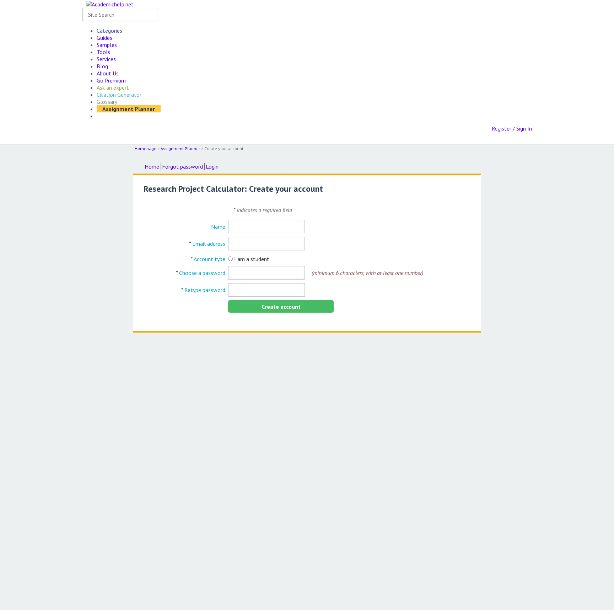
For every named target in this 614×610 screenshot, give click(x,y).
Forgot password (182, 166)
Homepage (145, 148)
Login (212, 166)
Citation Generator (119, 94)
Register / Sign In (512, 128)
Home (152, 166)
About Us (108, 73)
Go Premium (111, 80)
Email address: (208, 243)
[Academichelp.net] (110, 4)
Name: (219, 226)
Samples (107, 44)
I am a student (251, 258)
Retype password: (204, 289)
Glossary (107, 101)
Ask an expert (113, 87)
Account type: (209, 258)
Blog (102, 66)
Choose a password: (201, 272)
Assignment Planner (128, 108)
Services (106, 59)
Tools (103, 51)
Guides (104, 37)
